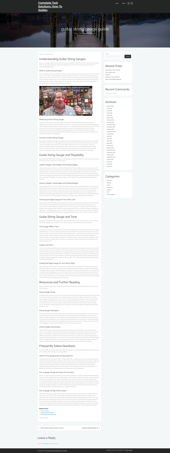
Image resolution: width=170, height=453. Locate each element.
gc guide (107, 74)
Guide (46, 417)
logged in (46, 443)
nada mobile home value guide (48, 414)
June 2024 (109, 164)
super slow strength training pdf (113, 79)
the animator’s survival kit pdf (112, 70)
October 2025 (110, 129)
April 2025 (109, 143)
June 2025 (109, 138)
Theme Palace (128, 450)
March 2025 (110, 145)
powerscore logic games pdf (112, 77)
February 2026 (110, 120)
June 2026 (109, 110)
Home (117, 3)
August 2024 (110, 159)
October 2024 (110, 154)
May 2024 (109, 166)
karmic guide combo (110, 72)
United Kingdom (111, 194)
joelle (42, 54)
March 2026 (110, 117)
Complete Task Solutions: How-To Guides (50, 6)
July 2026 (109, 108)
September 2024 (111, 157)
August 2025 (110, 134)
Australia (109, 180)
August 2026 (110, 106)
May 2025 (109, 140)
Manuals (109, 189)
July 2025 (109, 136)
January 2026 (110, 122)
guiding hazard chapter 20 (47, 412)
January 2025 (110, 147)
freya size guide (45, 410)
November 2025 (111, 127)
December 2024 (111, 150)
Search (107, 53)
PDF (108, 192)
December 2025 (111, 124)
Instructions (110, 187)
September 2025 (111, 131)
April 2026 (109, 115)
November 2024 (111, 152)
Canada (109, 182)
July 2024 (109, 161)
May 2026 (109, 113)
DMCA (124, 3)
